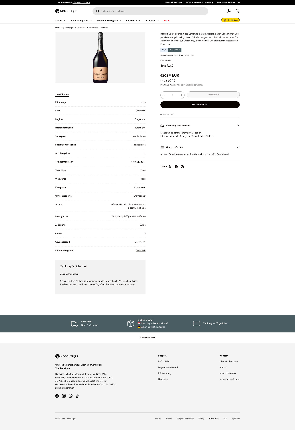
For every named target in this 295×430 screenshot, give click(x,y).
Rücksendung (164, 373)
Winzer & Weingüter (107, 20)
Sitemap (201, 418)
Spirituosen (131, 20)
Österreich (81, 28)
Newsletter (163, 379)
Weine (58, 20)
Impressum (236, 418)
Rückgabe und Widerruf (185, 418)
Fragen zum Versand (168, 367)
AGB (225, 418)
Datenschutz (213, 418)
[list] (100, 57)
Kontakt (223, 367)
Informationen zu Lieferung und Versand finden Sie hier (186, 136)
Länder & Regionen (79, 20)
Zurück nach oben (147, 337)
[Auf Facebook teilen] (176, 167)
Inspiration (150, 20)
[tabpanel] (100, 176)
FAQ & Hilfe (163, 361)
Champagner (69, 28)
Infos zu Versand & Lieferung (199, 2)
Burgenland (140, 128)
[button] (237, 11)
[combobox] (150, 11)
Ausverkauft (213, 94)
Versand (172, 85)
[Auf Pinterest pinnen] (182, 167)
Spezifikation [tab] (62, 94)
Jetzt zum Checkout (200, 104)
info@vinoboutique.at (79, 2)
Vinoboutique (71, 418)
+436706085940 (228, 373)
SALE (166, 20)
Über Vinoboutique (229, 361)
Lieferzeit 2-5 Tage (173, 2)
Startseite (58, 28)
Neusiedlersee (92, 28)
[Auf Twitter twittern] (170, 167)
